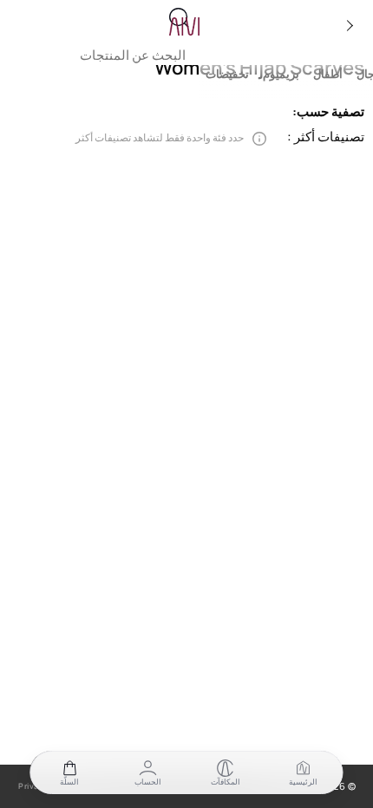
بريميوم (281, 74)
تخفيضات (227, 74)
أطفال (328, 74)
